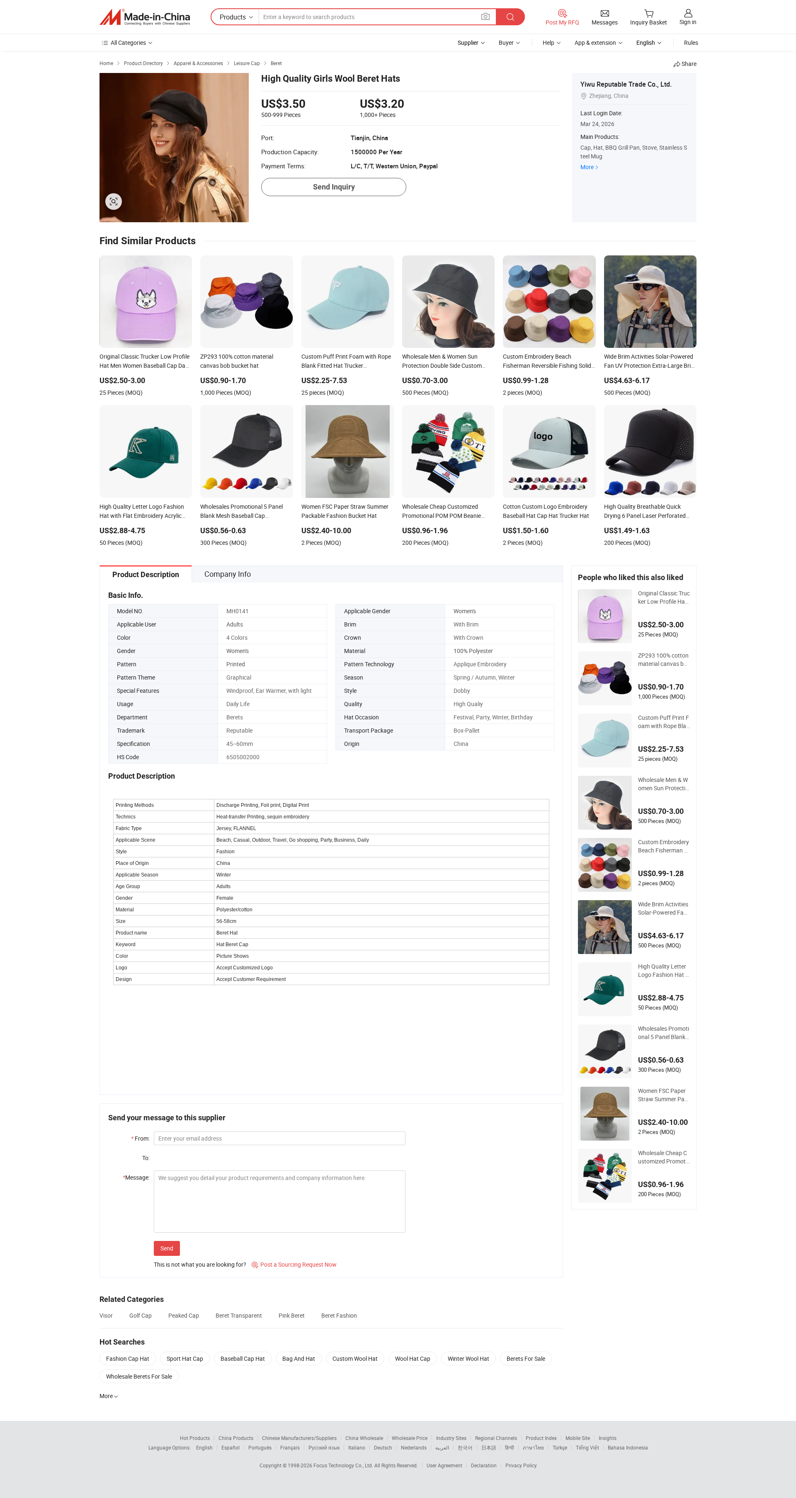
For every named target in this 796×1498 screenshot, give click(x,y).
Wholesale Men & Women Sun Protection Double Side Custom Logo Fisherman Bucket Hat (663, 784)
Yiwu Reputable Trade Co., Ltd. (626, 84)
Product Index (541, 1438)
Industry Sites (451, 1438)
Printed (235, 664)
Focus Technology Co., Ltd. (343, 1465)
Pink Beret (292, 1315)
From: (140, 1138)
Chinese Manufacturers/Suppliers (299, 1438)
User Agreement (444, 1465)
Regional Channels (496, 1438)
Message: (136, 1177)
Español (230, 1447)
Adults (234, 624)
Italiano (356, 1447)
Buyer (506, 42)
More (587, 167)
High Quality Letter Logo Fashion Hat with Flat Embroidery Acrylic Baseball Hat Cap (664, 970)
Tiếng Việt (587, 1447)
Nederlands (414, 1447)
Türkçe (560, 1447)
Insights (607, 1438)
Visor (106, 1315)
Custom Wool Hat (355, 1358)
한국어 (465, 1447)
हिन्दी (509, 1447)
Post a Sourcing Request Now (294, 1264)
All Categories (128, 42)
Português (260, 1447)
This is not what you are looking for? (200, 1264)
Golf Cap (140, 1315)
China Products (235, 1438)
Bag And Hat (298, 1358)
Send (166, 1248)
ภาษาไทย (533, 1447)
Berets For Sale (526, 1358)
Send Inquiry (334, 186)
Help (548, 42)
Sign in (688, 22)
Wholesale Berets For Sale (139, 1376)
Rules (691, 42)
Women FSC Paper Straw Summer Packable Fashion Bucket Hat (663, 1095)
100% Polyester (473, 651)
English (204, 1447)
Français (290, 1447)
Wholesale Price (409, 1438)
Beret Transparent (239, 1315)
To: (146, 1158)
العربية (442, 1447)
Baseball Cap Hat (243, 1358)
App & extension (595, 42)
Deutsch (383, 1447)
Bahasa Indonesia (628, 1447)
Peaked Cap (183, 1315)
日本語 (488, 1447)
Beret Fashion (339, 1315)
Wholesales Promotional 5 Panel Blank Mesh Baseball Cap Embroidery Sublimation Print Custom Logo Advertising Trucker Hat (663, 1033)
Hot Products (195, 1438)
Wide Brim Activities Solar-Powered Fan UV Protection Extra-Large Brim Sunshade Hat (663, 908)
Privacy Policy (521, 1465)
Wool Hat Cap (412, 1358)
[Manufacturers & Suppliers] (145, 17)
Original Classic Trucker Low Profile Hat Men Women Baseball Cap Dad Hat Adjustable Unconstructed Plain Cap (664, 597)
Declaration (484, 1465)
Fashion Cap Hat (127, 1358)
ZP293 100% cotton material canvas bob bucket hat (663, 659)
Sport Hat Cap (185, 1358)
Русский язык (324, 1447)
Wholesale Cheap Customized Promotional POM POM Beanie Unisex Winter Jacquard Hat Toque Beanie (663, 1157)
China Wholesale (364, 1438)
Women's (465, 611)
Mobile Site (577, 1438)
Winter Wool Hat (468, 1358)
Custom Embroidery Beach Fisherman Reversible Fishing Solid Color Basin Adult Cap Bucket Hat (663, 846)
